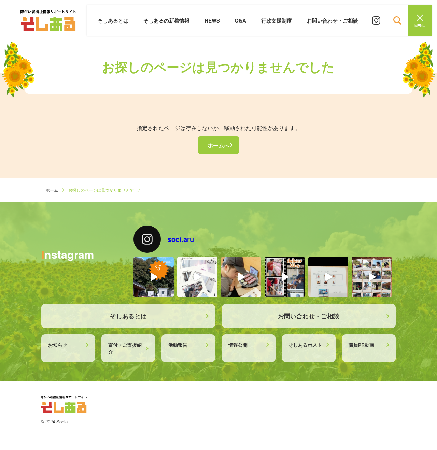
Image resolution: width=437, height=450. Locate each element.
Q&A (240, 20)
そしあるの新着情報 (166, 20)
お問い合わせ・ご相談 (332, 20)
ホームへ (218, 145)
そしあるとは (113, 20)
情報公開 (238, 344)
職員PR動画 (361, 344)
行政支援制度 (276, 20)
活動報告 (177, 344)
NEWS (212, 20)
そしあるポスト (305, 344)
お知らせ (57, 344)
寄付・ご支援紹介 (125, 348)
